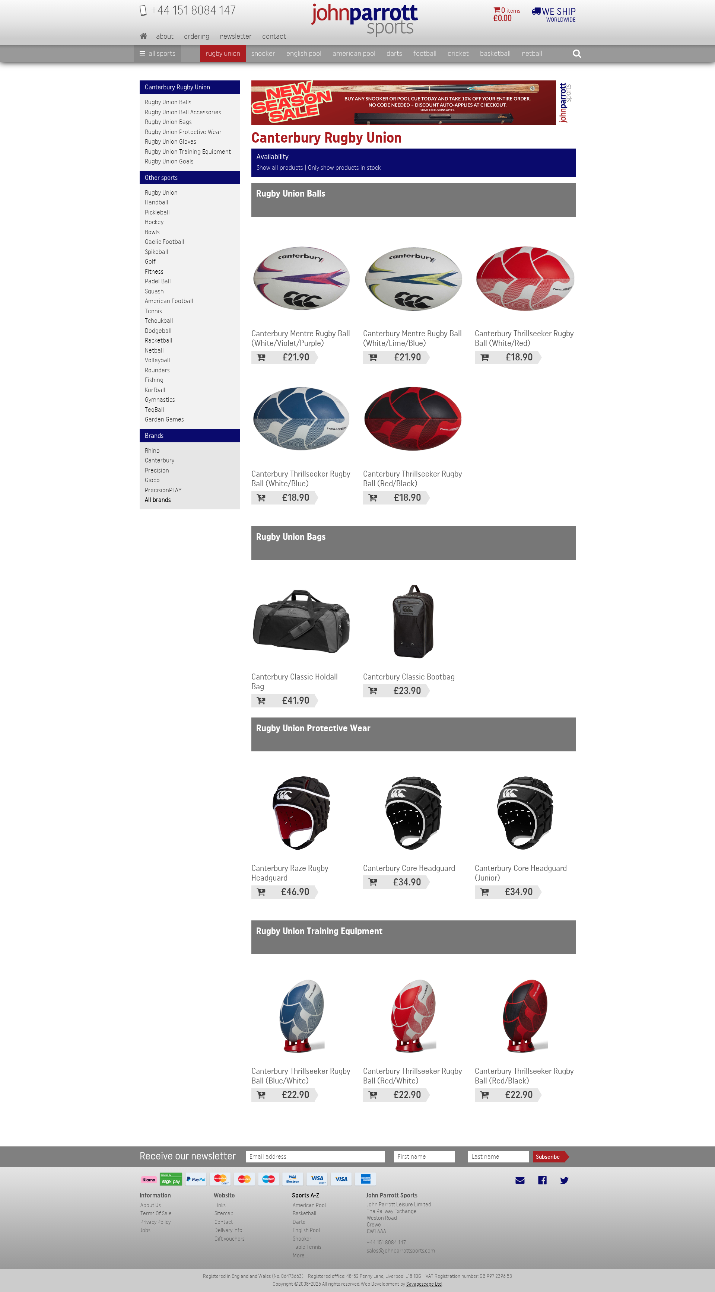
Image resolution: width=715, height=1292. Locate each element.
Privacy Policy (155, 1222)
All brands (158, 500)
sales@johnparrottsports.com (401, 1251)
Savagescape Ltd (424, 1284)
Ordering (196, 36)
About (165, 36)
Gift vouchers (229, 1239)
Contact (274, 36)
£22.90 (295, 1095)
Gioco (152, 480)
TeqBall (154, 410)
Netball (532, 53)
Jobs (145, 1230)
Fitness (154, 271)
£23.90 (407, 691)
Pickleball (157, 212)
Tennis (153, 311)
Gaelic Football (164, 242)
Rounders (157, 370)
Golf (150, 261)
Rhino (152, 451)
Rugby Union (223, 53)
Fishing (154, 380)
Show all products (280, 168)
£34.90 (407, 882)
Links (220, 1205)
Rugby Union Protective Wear (183, 132)
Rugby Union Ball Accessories (183, 112)
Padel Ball (158, 281)
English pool (303, 53)
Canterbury (159, 460)
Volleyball (157, 360)
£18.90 (519, 357)
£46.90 (295, 892)
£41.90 (295, 701)
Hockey (154, 222)
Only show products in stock (344, 168)
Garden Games (164, 419)
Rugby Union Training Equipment (188, 152)
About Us (150, 1205)
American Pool (354, 53)
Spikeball (156, 252)
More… (300, 1255)
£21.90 (296, 357)
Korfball (155, 390)
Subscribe (548, 1157)
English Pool (306, 1230)
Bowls (152, 232)
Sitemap (223, 1213)
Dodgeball (158, 331)
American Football (169, 301)
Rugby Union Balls (168, 102)
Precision (157, 470)
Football (424, 53)
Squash (154, 291)
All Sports (161, 53)
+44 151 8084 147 (386, 1242)
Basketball (495, 53)
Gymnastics (160, 400)
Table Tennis (307, 1247)
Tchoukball (159, 321)
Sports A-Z (305, 1195)
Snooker (263, 53)
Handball (156, 202)
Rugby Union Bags (168, 122)
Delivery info (228, 1230)
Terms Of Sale (156, 1213)
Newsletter (236, 36)
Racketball (158, 340)
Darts (394, 53)
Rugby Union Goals (169, 161)
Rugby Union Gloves (170, 142)
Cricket (458, 53)
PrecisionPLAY (163, 490)
